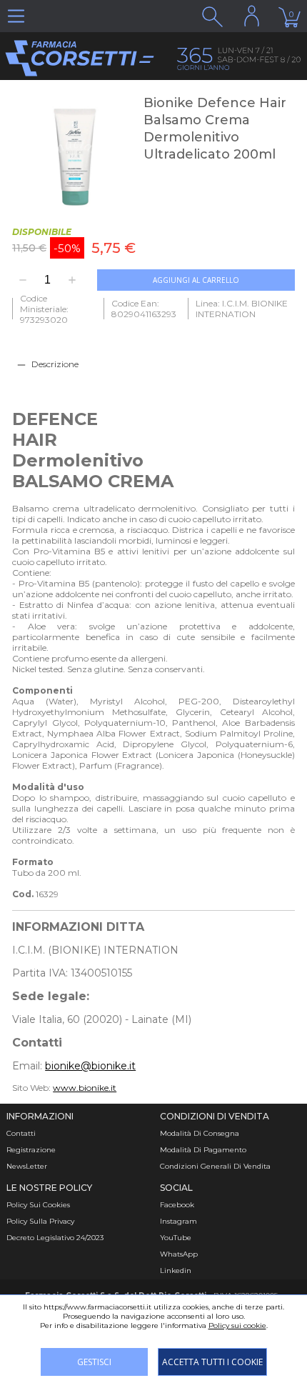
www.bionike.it (84, 1087)
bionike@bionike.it (90, 1065)
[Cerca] (212, 16)
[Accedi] (252, 16)
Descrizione (55, 364)
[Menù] (16, 16)
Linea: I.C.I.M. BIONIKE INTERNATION (242, 308)
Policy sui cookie (237, 1325)
